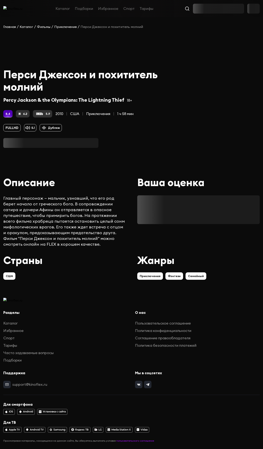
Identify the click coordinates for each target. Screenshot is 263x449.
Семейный (196, 276)
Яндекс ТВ (82, 429)
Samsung (59, 429)
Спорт (129, 8)
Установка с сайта (54, 411)
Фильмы (43, 27)
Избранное (108, 8)
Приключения (65, 27)
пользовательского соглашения (135, 440)
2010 (59, 113)
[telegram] (147, 384)
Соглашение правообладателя (162, 338)
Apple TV (14, 429)
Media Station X (121, 429)
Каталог (62, 8)
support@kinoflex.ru (29, 384)
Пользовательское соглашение (163, 323)
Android (28, 411)
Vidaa (144, 429)
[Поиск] (187, 9)
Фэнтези (174, 276)
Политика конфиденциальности (163, 330)
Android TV (37, 429)
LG (100, 429)
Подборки (84, 8)
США (74, 113)
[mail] (7, 384)
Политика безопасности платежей (165, 345)
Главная (9, 27)
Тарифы (146, 8)
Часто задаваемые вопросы (28, 352)
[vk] (138, 384)
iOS (11, 411)
